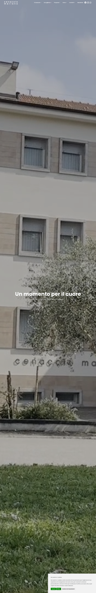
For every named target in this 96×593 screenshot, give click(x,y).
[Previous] (2, 297)
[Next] (93, 297)
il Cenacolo (37, 2)
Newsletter (80, 2)
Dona (64, 2)
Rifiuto (58, 588)
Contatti (71, 2)
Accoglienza (47, 2)
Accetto (53, 588)
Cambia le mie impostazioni (68, 588)
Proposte (56, 2)
